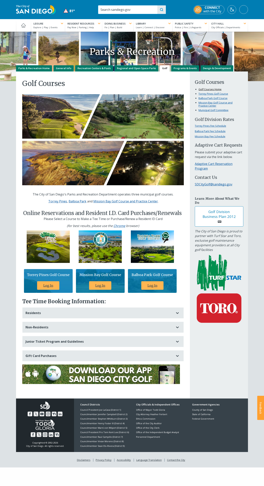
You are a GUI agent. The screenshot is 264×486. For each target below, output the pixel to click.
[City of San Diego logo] (36, 9)
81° (69, 11)
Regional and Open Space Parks (136, 68)
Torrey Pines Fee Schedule (210, 125)
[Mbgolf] (100, 246)
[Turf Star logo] (219, 272)
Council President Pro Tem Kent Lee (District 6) (104, 432)
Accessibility (124, 460)
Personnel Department (148, 436)
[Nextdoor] (54, 414)
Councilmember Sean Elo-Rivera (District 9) (102, 445)
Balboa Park (77, 201)
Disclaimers (83, 460)
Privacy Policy (104, 460)
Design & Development (217, 68)
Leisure (38, 23)
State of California (201, 414)
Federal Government (203, 418)
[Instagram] (48, 414)
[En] (219, 308)
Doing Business (115, 23)
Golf (164, 68)
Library (141, 23)
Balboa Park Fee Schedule (210, 131)
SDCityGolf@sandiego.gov (213, 184)
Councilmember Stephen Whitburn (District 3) (104, 418)
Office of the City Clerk (147, 427)
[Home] (23, 25)
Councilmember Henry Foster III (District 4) (102, 423)
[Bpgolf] (152, 246)
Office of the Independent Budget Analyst (157, 432)
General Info (63, 68)
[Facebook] (30, 414)
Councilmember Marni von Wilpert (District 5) (103, 427)
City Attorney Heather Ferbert (151, 414)
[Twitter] (36, 414)
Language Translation (149, 460)
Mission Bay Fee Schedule (210, 136)
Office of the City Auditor (149, 423)
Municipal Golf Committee (213, 110)
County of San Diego (202, 409)
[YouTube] (42, 414)
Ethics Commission (145, 418)
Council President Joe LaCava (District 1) (100, 409)
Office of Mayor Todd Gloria (150, 409)
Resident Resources (80, 23)
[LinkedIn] (60, 414)
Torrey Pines (57, 201)
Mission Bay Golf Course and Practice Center (125, 201)
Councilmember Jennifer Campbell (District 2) (103, 414)
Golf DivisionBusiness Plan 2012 (219, 214)
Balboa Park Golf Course (212, 98)
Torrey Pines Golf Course (213, 93)
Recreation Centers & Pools (94, 68)
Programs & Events (185, 68)
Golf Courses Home (209, 89)
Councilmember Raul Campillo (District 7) (101, 436)
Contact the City (176, 460)
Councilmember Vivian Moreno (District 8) (102, 441)
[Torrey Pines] (48, 246)
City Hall (217, 23)
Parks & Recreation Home (34, 68)
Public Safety (184, 23)
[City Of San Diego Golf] (101, 374)
